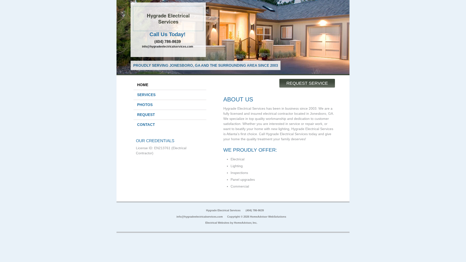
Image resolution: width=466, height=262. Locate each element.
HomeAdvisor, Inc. (245, 222)
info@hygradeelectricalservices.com (167, 46)
